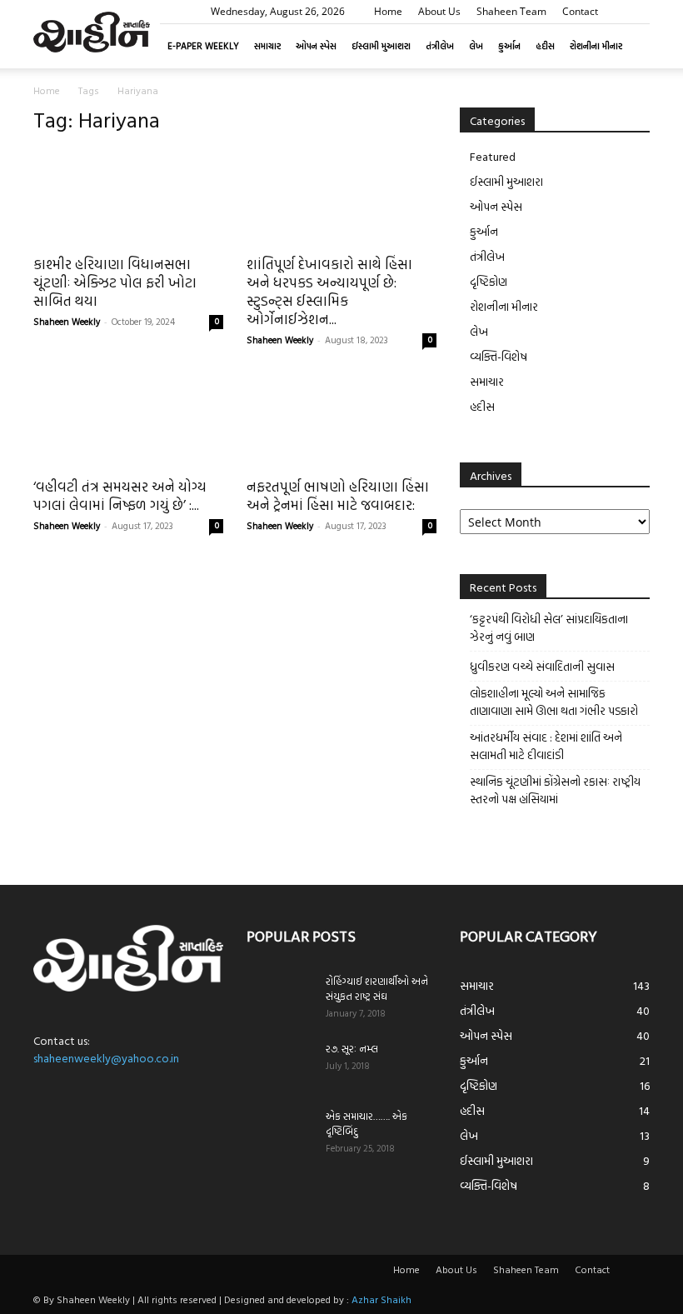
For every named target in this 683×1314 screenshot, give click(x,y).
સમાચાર (267, 45)
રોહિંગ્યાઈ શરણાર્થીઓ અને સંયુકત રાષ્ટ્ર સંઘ (377, 988)
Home (388, 11)
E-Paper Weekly (203, 45)
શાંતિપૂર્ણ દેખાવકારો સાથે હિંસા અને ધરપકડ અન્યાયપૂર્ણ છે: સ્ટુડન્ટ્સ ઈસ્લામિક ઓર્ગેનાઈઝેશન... (329, 291)
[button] (637, 11)
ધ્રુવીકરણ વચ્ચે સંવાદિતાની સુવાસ (542, 666)
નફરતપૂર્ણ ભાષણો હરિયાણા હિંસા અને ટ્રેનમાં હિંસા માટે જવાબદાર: (338, 495)
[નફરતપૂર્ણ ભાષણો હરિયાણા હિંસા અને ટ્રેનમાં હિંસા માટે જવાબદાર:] (341, 420)
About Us (439, 11)
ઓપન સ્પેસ (316, 45)
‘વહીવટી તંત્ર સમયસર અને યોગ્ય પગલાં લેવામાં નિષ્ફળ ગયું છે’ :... (120, 495)
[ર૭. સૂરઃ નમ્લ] (280, 1064)
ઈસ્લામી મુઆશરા (381, 45)
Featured (493, 156)
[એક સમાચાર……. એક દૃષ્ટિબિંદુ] (280, 1131)
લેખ (476, 45)
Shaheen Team (511, 11)
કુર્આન (509, 45)
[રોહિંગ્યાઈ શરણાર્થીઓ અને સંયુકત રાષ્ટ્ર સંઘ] (280, 996)
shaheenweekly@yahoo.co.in (106, 1058)
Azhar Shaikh (381, 1299)
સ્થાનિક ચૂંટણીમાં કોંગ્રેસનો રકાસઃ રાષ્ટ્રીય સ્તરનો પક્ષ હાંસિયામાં (555, 789)
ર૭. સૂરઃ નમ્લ (352, 1048)
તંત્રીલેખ (440, 45)
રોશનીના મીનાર (596, 45)
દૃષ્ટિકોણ (488, 281)
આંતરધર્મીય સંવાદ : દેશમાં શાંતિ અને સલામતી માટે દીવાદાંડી (546, 745)
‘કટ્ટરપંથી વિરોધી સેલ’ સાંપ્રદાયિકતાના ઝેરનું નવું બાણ (549, 627)
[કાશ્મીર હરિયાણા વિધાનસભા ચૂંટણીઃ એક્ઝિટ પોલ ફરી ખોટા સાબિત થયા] (128, 197)
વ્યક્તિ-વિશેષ (498, 356)
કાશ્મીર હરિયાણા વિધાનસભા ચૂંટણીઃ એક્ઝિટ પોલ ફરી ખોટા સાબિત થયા (115, 282)
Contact (580, 11)
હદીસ (545, 45)
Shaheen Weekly (66, 321)
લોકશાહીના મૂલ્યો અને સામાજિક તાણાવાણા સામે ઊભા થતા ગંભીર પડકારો (554, 701)
